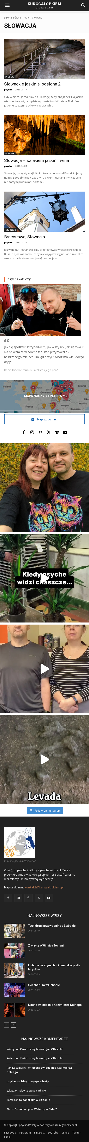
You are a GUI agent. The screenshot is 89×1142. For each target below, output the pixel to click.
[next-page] (13, 1025)
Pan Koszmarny (16, 1067)
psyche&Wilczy (19, 279)
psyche (8, 89)
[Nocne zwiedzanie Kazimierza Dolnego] (14, 1010)
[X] (49, 432)
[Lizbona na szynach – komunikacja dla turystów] (14, 970)
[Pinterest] (40, 432)
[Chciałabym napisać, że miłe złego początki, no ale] (44, 759)
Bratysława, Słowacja (24, 236)
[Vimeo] (57, 432)
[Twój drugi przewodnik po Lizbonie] (14, 931)
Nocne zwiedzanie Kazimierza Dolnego (55, 1004)
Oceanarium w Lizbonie (44, 985)
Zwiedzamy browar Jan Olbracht (41, 1049)
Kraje (27, 17)
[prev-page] (6, 1025)
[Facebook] (24, 432)
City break (10, 229)
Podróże (9, 77)
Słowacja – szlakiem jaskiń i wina (36, 160)
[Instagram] (32, 432)
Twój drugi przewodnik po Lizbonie (52, 925)
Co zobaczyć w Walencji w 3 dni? (36, 1109)
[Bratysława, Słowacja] (44, 212)
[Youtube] (65, 432)
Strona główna (12, 17)
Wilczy (10, 1049)
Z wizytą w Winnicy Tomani (46, 945)
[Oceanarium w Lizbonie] (14, 990)
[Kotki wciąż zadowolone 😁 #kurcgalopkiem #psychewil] (44, 487)
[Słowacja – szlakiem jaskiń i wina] (44, 135)
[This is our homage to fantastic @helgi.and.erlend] (44, 669)
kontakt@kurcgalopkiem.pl (44, 887)
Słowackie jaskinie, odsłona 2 (32, 84)
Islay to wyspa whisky (35, 1081)
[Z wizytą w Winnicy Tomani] (14, 950)
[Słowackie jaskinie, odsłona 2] (44, 59)
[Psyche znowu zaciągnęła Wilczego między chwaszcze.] (44, 578)
